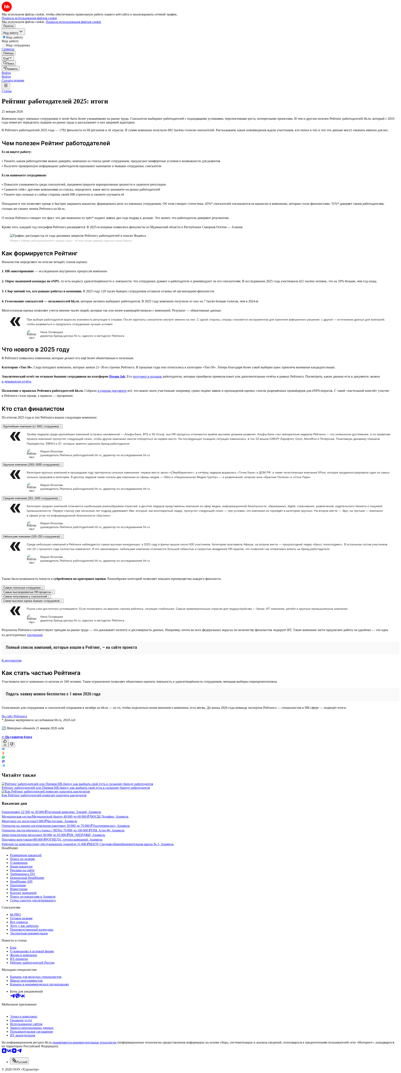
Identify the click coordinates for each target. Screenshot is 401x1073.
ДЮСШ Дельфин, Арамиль (108, 816)
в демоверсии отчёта (16, 381)
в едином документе (112, 390)
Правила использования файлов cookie (73, 22)
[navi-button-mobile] (6, 85)
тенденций (34, 635)
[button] (6, 73)
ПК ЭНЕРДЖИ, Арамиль (87, 835)
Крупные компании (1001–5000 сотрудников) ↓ (32, 464)
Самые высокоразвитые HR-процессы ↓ (28, 592)
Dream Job (117, 376)
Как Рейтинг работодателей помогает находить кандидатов (44, 795)
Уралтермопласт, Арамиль (111, 825)
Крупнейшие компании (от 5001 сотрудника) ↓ (32, 426)
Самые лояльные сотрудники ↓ (23, 587)
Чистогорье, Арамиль (61, 821)
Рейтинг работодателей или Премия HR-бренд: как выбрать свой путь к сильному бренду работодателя (76, 787)
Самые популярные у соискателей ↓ (26, 596)
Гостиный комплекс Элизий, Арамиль (74, 812)
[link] (9, 63)
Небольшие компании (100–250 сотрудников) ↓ (32, 536)
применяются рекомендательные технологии (84, 1042)
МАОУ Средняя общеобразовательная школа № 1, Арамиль (131, 844)
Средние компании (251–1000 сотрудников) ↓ (31, 498)
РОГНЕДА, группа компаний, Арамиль (74, 839)
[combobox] (19, 1060)
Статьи (7, 91)
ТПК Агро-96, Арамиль (107, 830)
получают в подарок (147, 376)
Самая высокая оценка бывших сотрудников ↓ (32, 600)
